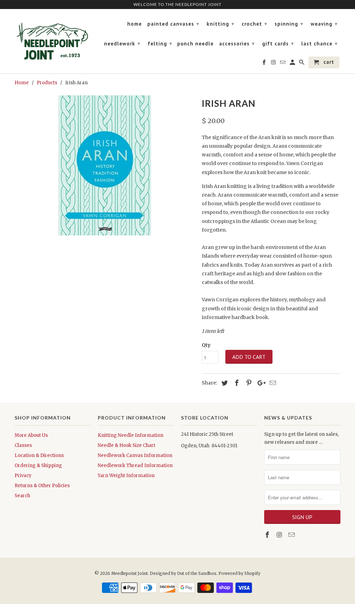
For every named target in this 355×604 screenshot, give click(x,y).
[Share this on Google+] (259, 383)
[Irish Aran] (105, 165)
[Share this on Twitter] (223, 383)
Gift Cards (278, 43)
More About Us (31, 435)
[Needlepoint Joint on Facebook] (268, 535)
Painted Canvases (173, 23)
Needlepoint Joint (129, 573)
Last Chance (319, 43)
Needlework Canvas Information (135, 455)
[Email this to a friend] (271, 383)
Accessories (237, 43)
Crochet (254, 23)
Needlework (122, 43)
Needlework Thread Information (135, 465)
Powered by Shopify (239, 573)
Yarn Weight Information (126, 475)
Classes (23, 445)
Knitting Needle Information (130, 435)
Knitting (220, 23)
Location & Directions (39, 455)
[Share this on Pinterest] (247, 383)
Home (134, 24)
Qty (206, 345)
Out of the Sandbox (196, 573)
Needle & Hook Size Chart (126, 445)
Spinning (289, 23)
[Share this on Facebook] (235, 383)
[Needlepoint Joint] (53, 38)
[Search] (302, 63)
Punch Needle (195, 44)
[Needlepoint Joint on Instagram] (280, 535)
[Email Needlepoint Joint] (292, 535)
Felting (160, 43)
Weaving (324, 23)
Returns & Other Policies (42, 486)
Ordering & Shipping (38, 465)
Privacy (23, 475)
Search (22, 496)
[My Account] (293, 63)
